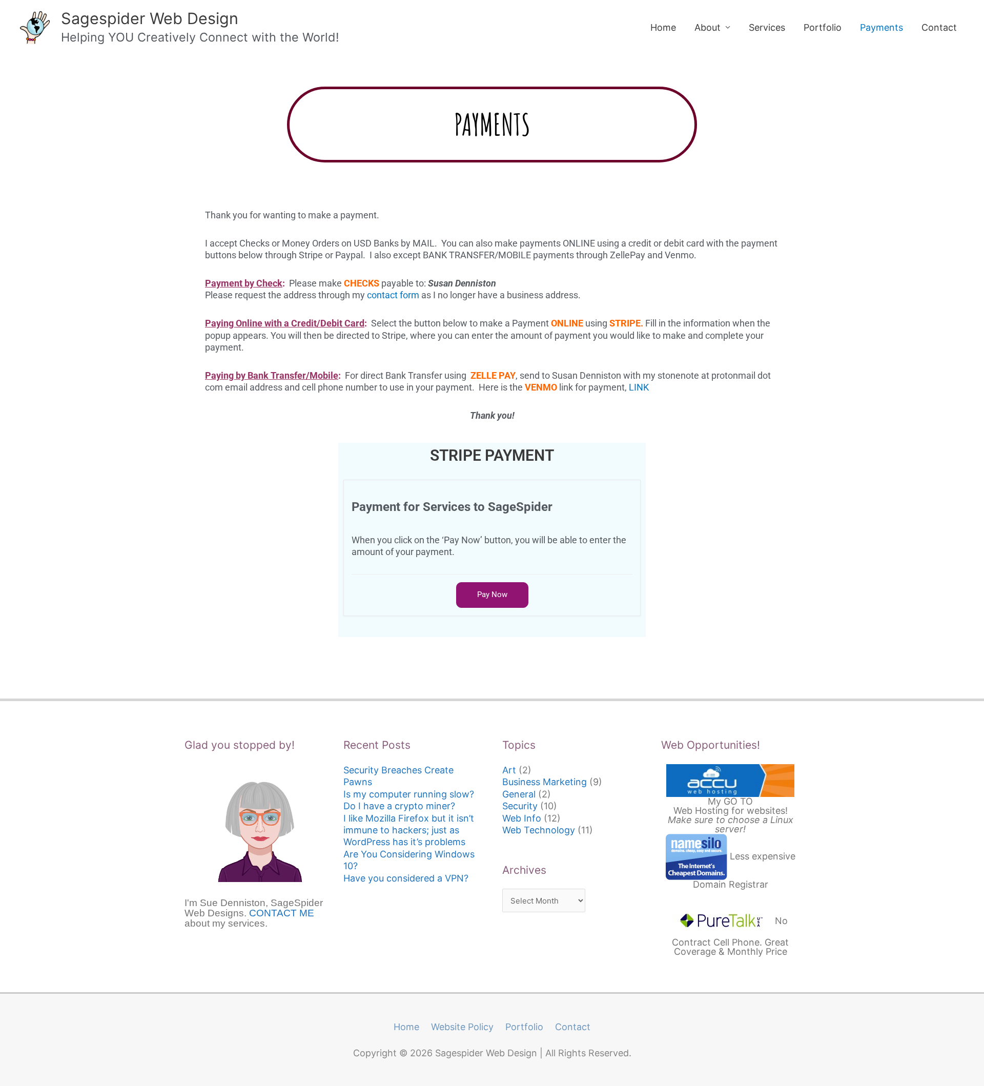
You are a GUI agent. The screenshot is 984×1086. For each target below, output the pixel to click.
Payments (881, 27)
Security (520, 806)
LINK (639, 387)
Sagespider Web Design (149, 18)
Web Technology (538, 830)
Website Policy (462, 1026)
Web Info (521, 818)
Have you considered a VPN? (405, 878)
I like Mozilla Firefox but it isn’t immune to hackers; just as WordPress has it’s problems (408, 830)
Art (509, 770)
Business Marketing (544, 781)
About (707, 27)
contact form (393, 295)
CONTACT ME (281, 913)
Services (767, 27)
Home (663, 27)
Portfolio (823, 27)
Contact (939, 27)
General (519, 794)
